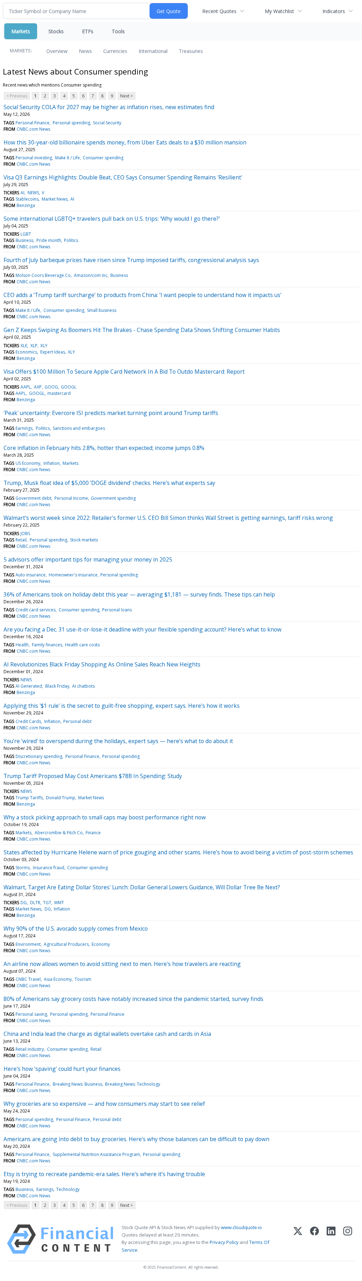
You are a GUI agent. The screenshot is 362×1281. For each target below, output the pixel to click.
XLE (24, 346)
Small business (101, 310)
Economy (101, 944)
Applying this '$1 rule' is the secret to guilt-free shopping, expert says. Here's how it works (122, 706)
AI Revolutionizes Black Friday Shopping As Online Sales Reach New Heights (102, 664)
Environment (28, 944)
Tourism (83, 979)
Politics (71, 240)
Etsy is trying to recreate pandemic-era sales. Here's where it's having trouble (104, 1174)
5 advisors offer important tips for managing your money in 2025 (88, 559)
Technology (68, 1189)
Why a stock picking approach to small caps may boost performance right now (105, 817)
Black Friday (57, 686)
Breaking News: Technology (132, 1084)
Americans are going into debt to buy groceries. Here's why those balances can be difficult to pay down (136, 1139)
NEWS (33, 193)
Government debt (33, 498)
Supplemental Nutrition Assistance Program (96, 1154)
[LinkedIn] (331, 1239)
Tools (118, 31)
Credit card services (36, 610)
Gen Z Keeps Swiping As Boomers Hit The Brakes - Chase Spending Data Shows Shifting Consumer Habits (142, 330)
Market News (55, 199)
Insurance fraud (48, 868)
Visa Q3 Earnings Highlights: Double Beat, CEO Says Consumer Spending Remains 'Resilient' (123, 177)
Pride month (48, 240)
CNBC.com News (33, 129)
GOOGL (68, 387)
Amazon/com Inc (90, 275)
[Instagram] (347, 1239)
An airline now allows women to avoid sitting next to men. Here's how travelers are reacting (122, 964)
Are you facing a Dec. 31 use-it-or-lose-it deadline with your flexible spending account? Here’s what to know (142, 629)
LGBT (26, 234)
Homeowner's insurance (73, 575)
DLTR (35, 903)
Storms (23, 868)
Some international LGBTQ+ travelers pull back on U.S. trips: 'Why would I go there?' (112, 219)
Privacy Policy (224, 1242)
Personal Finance (32, 123)
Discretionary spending (39, 756)
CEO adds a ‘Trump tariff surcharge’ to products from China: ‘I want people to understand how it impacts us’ (142, 295)
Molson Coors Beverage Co (43, 275)
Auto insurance (31, 575)
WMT (59, 903)
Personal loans (117, 610)
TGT (47, 903)
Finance (93, 833)
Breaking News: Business (77, 1084)
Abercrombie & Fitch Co (59, 833)
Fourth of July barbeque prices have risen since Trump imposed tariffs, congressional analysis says (131, 260)
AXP (38, 387)
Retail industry (30, 1049)
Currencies (115, 51)
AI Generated (29, 686)
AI (22, 193)
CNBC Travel (28, 979)
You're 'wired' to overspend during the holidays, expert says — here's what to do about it (118, 741)
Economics (26, 352)
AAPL (26, 387)
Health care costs (82, 645)
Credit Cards (28, 721)
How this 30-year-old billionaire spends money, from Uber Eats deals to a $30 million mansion (125, 142)
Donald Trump (60, 798)
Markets (20, 31)
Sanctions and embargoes (79, 428)
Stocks (56, 31)
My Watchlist (279, 11)
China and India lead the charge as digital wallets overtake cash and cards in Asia (107, 1034)
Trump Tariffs (29, 798)
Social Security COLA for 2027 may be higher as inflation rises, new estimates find (109, 107)
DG (24, 903)
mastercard (59, 393)
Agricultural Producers (66, 944)
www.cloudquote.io (241, 1227)
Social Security (107, 123)
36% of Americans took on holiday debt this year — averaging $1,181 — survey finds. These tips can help (139, 594)
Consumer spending (103, 158)
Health (22, 645)
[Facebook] (314, 1239)
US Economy (28, 463)
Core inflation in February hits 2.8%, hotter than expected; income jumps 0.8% (104, 448)
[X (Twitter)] (298, 1239)
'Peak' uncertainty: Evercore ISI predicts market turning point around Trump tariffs (111, 413)
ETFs (87, 31)
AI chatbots (83, 686)
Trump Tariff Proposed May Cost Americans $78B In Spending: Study (93, 776)
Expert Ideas (52, 352)
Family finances (47, 645)
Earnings (24, 428)
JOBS (25, 533)
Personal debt (77, 721)
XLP (33, 346)
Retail (21, 540)
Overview (57, 51)
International (153, 51)
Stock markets (84, 540)
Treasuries (191, 51)
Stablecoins (27, 199)
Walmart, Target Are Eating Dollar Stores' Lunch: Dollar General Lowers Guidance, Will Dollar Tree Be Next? (142, 887)
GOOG (51, 387)
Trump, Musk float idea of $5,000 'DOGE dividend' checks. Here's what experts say (109, 483)
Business (24, 240)
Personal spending (71, 123)
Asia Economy (58, 979)
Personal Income (71, 498)
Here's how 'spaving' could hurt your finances (62, 1069)
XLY (43, 346)
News (85, 51)
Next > (126, 96)
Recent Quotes (219, 11)
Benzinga (26, 205)
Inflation (51, 463)
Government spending (113, 498)
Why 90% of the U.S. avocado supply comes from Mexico (76, 928)
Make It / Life (67, 158)
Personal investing (34, 158)
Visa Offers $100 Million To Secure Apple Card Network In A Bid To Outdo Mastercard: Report (124, 371)
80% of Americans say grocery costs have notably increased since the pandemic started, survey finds (133, 999)
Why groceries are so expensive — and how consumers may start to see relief (104, 1104)
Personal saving (31, 1014)
